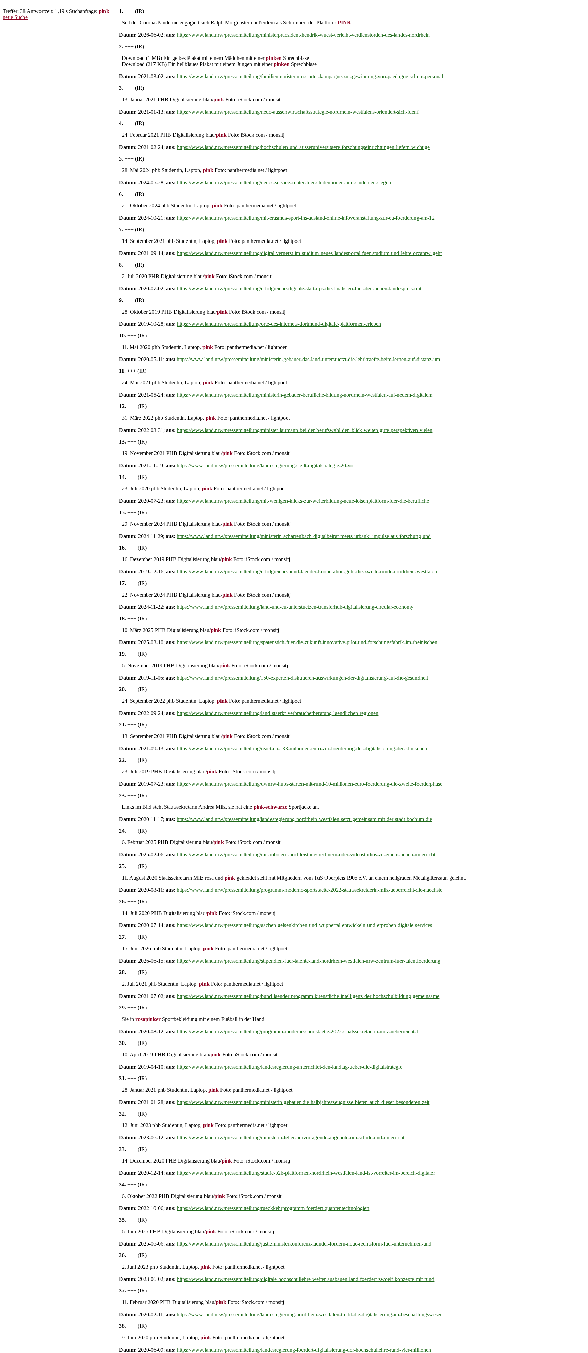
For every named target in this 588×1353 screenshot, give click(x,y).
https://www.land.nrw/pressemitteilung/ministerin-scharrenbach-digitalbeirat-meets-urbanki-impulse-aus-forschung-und (304, 536)
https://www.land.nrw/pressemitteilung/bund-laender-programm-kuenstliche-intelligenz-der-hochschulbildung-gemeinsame (308, 996)
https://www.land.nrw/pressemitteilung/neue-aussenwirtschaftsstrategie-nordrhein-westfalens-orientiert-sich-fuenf (298, 112)
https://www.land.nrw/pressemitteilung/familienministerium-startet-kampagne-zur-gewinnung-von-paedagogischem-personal (310, 76)
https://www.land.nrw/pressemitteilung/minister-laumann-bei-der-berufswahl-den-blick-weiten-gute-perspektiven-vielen (304, 430)
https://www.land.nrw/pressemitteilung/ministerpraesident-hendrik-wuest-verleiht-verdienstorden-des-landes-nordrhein (303, 35)
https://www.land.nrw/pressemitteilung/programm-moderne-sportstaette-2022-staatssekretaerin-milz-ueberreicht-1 (298, 1031)
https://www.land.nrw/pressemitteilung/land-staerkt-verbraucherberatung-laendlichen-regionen (277, 713)
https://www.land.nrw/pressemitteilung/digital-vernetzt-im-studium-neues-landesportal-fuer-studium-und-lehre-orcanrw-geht (309, 253)
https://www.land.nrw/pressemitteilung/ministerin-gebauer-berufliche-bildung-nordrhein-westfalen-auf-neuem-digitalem (304, 395)
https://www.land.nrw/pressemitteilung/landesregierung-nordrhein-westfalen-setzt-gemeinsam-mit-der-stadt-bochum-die (304, 819)
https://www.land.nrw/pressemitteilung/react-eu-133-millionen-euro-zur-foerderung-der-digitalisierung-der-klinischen (302, 748)
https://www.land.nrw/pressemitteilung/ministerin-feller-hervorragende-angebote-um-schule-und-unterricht (290, 1137)
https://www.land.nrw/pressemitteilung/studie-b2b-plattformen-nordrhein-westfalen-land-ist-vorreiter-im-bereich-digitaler (306, 1173)
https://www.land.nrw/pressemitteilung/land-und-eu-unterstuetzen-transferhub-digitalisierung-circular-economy (295, 607)
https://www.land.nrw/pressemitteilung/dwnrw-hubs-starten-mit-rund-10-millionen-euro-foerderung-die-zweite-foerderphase (309, 784)
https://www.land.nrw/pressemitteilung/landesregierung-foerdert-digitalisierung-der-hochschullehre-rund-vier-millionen (304, 1350)
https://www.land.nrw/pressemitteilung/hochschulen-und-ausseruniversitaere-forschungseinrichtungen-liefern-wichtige (303, 147)
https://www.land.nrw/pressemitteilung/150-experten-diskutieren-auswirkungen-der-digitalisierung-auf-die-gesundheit (302, 678)
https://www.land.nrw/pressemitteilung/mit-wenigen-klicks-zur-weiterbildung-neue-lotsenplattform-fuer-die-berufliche (303, 501)
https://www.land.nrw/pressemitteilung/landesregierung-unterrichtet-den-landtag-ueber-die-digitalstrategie (289, 1067)
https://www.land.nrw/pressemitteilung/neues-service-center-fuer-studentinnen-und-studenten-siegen (284, 182)
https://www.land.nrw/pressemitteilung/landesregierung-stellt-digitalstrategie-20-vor (266, 465)
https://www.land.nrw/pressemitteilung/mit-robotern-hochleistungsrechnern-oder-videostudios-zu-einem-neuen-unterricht (306, 854)
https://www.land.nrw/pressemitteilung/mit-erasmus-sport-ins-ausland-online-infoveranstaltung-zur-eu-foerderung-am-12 (306, 218)
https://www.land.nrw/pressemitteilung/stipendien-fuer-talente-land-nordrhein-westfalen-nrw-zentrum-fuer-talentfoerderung (308, 961)
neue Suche (15, 17)
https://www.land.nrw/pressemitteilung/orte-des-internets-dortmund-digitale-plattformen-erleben (279, 324)
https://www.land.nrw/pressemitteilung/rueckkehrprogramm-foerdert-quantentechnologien (273, 1208)
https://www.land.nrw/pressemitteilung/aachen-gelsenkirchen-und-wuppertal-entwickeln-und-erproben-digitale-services (304, 925)
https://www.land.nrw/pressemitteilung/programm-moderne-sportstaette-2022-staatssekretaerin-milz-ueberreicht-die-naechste (309, 890)
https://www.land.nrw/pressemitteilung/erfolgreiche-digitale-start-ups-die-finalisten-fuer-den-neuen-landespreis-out (299, 288)
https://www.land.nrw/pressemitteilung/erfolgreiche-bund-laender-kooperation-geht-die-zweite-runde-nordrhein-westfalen (307, 571)
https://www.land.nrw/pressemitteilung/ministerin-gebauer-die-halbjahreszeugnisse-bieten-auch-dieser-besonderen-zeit (303, 1102)
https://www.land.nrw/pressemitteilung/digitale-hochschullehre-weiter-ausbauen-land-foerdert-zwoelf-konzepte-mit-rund (305, 1279)
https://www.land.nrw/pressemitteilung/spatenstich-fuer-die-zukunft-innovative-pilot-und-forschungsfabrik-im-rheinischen (307, 642)
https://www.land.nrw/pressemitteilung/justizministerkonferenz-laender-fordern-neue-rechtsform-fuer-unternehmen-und (304, 1244)
